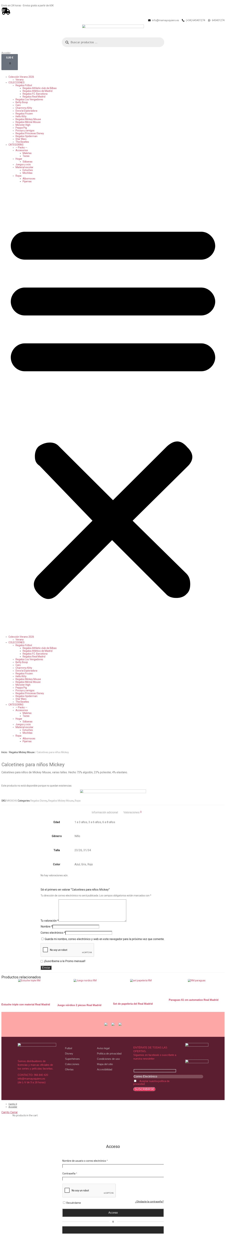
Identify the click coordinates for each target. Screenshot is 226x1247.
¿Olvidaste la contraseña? (149, 1201)
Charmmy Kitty (24, 108)
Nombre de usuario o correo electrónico (85, 1160)
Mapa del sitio (105, 1064)
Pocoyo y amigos (25, 130)
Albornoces (29, 178)
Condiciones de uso (108, 1058)
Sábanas (27, 161)
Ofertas (69, 1069)
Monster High (23, 124)
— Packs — (21, 147)
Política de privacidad (109, 1053)
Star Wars (21, 139)
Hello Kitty (21, 116)
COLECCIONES (16, 82)
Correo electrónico (53, 932)
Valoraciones (132, 812)
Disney (69, 1053)
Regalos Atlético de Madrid (37, 91)
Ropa (18, 175)
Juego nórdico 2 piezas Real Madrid (79, 1005)
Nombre (46, 926)
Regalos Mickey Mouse (28, 119)
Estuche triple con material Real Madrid (25, 1004)
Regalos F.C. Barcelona (35, 93)
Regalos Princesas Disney (30, 133)
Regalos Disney (38, 800)
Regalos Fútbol (24, 85)
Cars (18, 105)
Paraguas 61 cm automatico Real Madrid (193, 999)
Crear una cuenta (74, 1230)
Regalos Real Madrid (34, 96)
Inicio (4, 752)
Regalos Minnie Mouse (28, 122)
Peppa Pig (21, 127)
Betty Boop (22, 102)
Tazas (26, 156)
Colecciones (72, 1064)
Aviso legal (103, 1048)
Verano (20, 79)
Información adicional (105, 812)
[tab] (104, 812)
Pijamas (27, 181)
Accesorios (22, 150)
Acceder (6, 52)
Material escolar (24, 167)
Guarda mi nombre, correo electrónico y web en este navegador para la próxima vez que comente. (104, 939)
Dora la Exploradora (26, 110)
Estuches (28, 170)
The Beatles (22, 141)
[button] (113, 409)
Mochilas (27, 173)
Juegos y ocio (23, 164)
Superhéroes (72, 1058)
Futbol (68, 1048)
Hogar (19, 158)
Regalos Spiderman (26, 136)
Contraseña (69, 1173)
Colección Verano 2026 (21, 76)
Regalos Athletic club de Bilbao (40, 88)
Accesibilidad (104, 1069)
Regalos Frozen (24, 113)
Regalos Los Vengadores (29, 99)
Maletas (27, 153)
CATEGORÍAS (15, 144)
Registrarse (113, 1236)
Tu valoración (50, 920)
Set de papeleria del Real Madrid (133, 1003)
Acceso (113, 1212)
